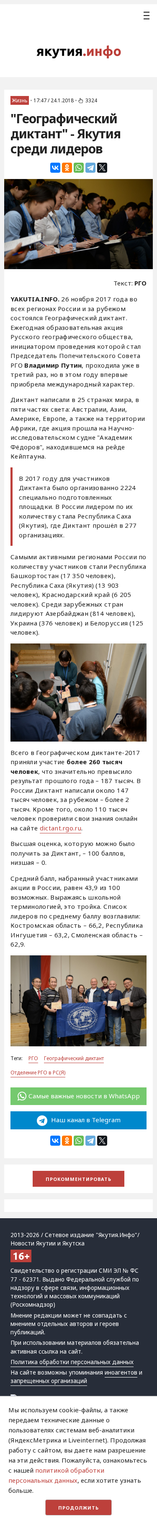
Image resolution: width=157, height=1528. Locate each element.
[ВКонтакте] (55, 168)
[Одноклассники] (67, 168)
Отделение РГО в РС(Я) (37, 1072)
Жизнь (20, 100)
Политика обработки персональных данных (72, 1362)
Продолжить (78, 1508)
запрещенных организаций (48, 1381)
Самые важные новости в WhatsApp (84, 1096)
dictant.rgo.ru (60, 828)
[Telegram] (90, 168)
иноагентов (121, 1372)
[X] (102, 168)
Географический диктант (74, 1058)
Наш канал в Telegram (85, 1120)
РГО (33, 1058)
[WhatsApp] (79, 168)
